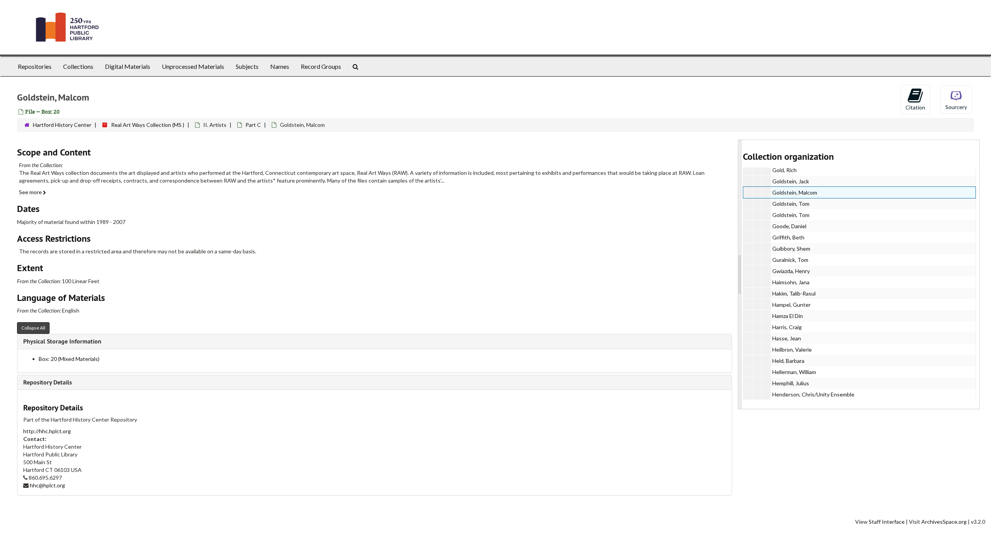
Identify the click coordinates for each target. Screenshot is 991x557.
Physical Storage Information (62, 341)
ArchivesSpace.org (944, 521)
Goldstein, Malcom (794, 192)
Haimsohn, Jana (790, 282)
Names (279, 66)
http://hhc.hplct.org (47, 431)
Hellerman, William (794, 372)
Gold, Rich (784, 170)
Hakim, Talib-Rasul (794, 293)
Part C (253, 124)
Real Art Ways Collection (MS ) (147, 124)
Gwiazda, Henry (791, 271)
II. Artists (214, 124)
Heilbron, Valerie (792, 349)
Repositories (34, 66)
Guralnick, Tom (790, 259)
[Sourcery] (956, 99)
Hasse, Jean (786, 338)
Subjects (247, 66)
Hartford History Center (62, 124)
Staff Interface (887, 521)
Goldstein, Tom (790, 203)
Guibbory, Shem (791, 248)
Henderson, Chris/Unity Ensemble (813, 394)
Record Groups (321, 66)
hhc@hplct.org (47, 485)
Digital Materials (127, 66)
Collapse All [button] (33, 328)
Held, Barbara (788, 360)
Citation (915, 107)
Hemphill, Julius (790, 383)
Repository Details (47, 382)
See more (31, 192)
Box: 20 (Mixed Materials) (69, 358)
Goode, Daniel (789, 226)
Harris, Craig (787, 327)
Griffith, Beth (788, 237)
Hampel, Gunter (791, 304)
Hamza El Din (787, 316)
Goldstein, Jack (790, 181)
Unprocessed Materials (193, 66)
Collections (78, 66)
